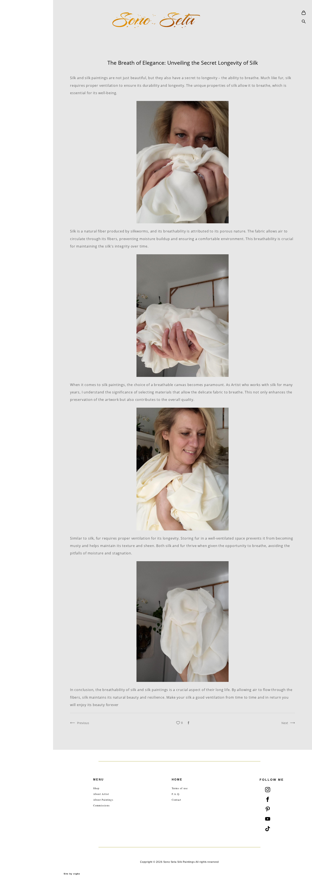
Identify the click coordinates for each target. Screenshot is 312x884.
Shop (96, 788)
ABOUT (16, 440)
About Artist (101, 794)
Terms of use (180, 788)
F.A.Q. (176, 794)
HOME (16, 426)
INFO (14, 448)
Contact (176, 799)
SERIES (16, 433)
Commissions (101, 805)
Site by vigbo (72, 874)
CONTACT (18, 455)
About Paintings (103, 799)
